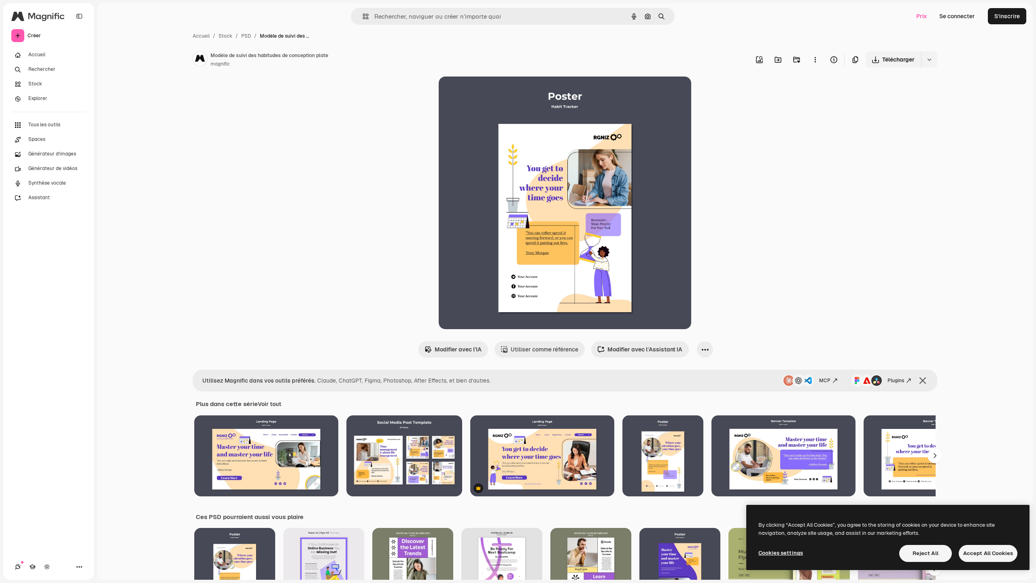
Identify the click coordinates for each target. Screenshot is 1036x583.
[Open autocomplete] (362, 16)
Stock (225, 36)
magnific (220, 64)
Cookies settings (780, 552)
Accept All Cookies (988, 553)
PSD (246, 36)
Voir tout (269, 404)
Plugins (895, 380)
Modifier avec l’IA (458, 349)
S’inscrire (1007, 16)
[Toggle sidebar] (79, 16)
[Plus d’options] (815, 59)
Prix (921, 16)
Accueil (201, 36)
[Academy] (32, 566)
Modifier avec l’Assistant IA (644, 349)
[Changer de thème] (46, 566)
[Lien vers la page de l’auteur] (200, 59)
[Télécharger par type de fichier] (929, 59)
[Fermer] (923, 380)
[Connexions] (17, 566)
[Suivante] (935, 455)
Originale (492, 92)
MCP (824, 380)
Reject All (925, 553)
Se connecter (957, 16)
